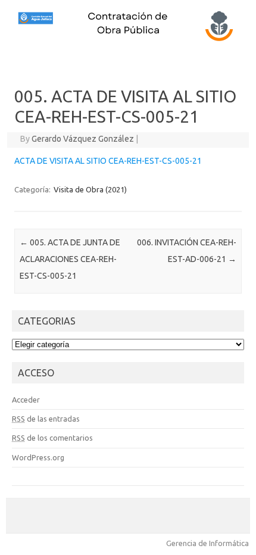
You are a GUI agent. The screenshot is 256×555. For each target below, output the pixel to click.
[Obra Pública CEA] (128, 40)
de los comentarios (52, 438)
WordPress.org (38, 457)
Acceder (26, 399)
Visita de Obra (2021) (90, 189)
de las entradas (46, 418)
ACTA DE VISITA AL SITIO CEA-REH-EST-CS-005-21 (108, 161)
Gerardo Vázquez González (83, 139)
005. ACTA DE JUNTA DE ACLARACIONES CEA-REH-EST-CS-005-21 (70, 259)
